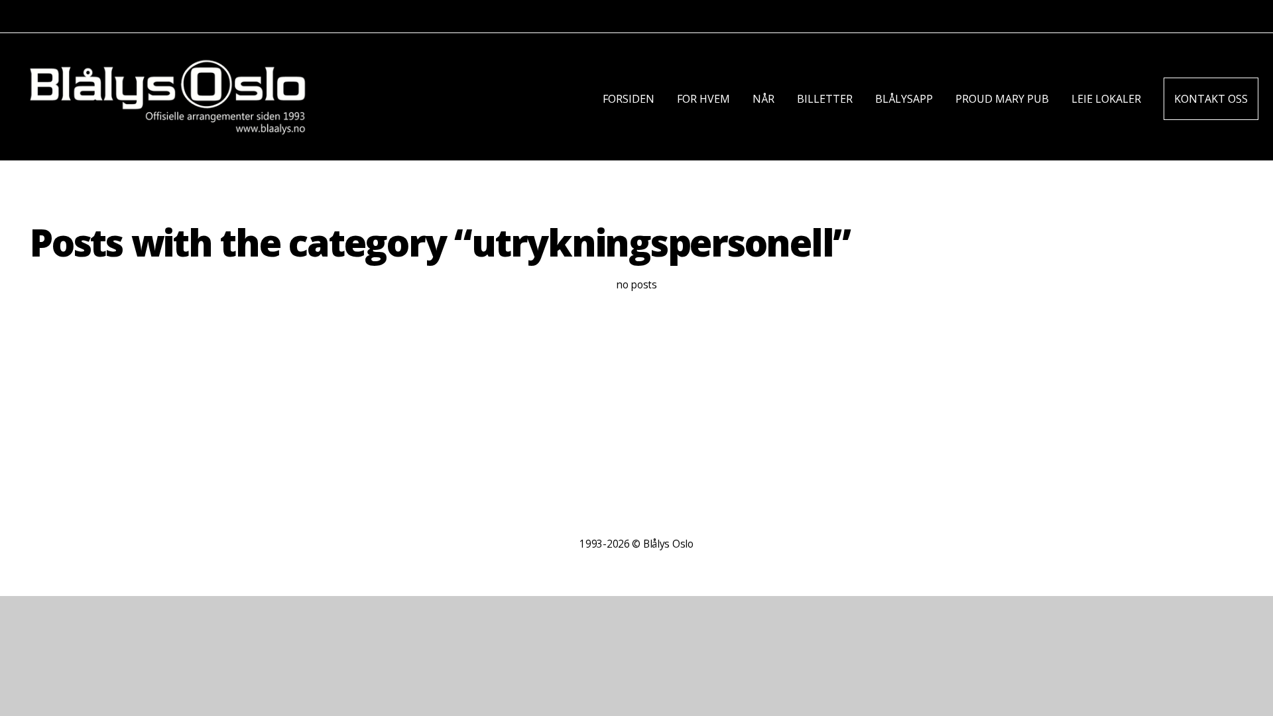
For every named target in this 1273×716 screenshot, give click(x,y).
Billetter (825, 98)
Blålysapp (904, 98)
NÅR (763, 98)
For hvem (703, 98)
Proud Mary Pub (1002, 98)
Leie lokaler (1106, 98)
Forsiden (628, 98)
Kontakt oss (1211, 98)
